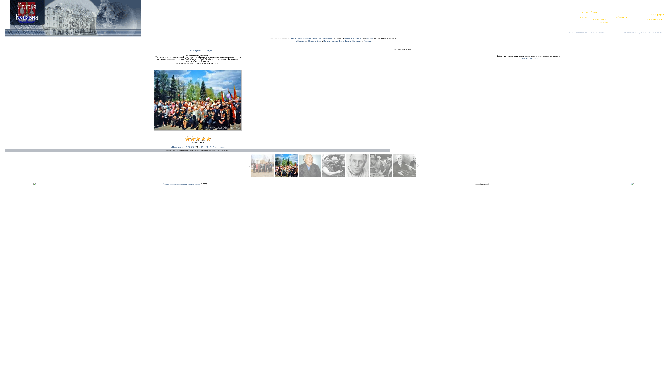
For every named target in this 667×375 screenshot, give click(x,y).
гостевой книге (654, 19)
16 (210, 147)
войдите (369, 38)
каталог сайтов (599, 19)
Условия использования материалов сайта (181, 184)
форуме (604, 22)
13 (202, 147)
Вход (637, 33)
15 (207, 147)
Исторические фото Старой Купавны (342, 41)
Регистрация (628, 33)
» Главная (301, 41)
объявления (622, 17)
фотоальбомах (589, 12)
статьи (583, 17)
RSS (642, 33)
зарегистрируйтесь (352, 38)
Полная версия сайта (578, 33)
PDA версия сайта (596, 33)
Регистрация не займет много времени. (315, 38)
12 (199, 147)
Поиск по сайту (655, 33)
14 (205, 147)
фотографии (657, 15)
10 (193, 147)
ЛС (646, 33)
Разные (368, 41)
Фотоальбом (314, 41)
